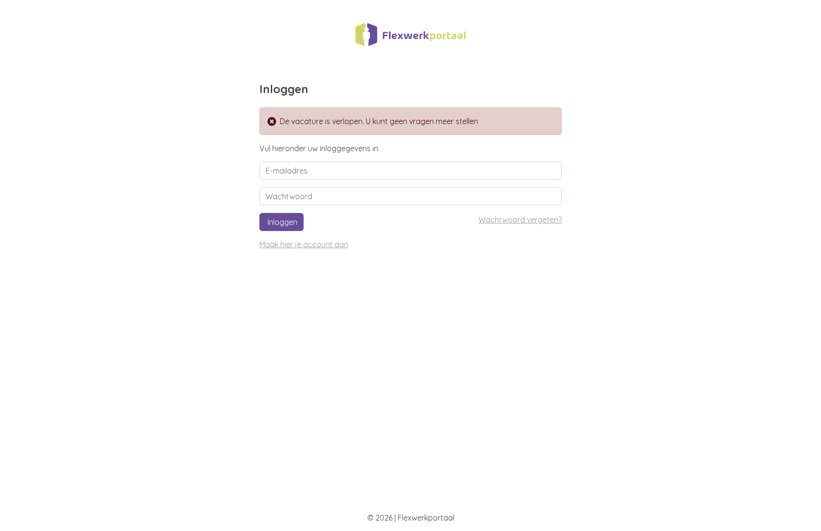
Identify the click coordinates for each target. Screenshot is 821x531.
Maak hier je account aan (303, 244)
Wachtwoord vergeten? (520, 219)
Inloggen (281, 222)
